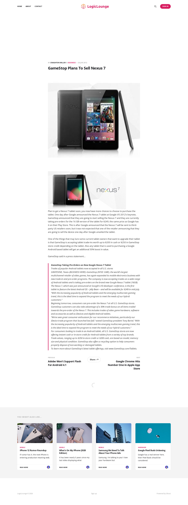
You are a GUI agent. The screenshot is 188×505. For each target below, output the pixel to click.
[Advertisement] (94, 32)
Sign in (165, 6)
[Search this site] (155, 6)
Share (92, 359)
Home (19, 6)
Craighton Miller (58, 63)
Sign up (94, 493)
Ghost (168, 493)
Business (72, 63)
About (28, 6)
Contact (38, 6)
